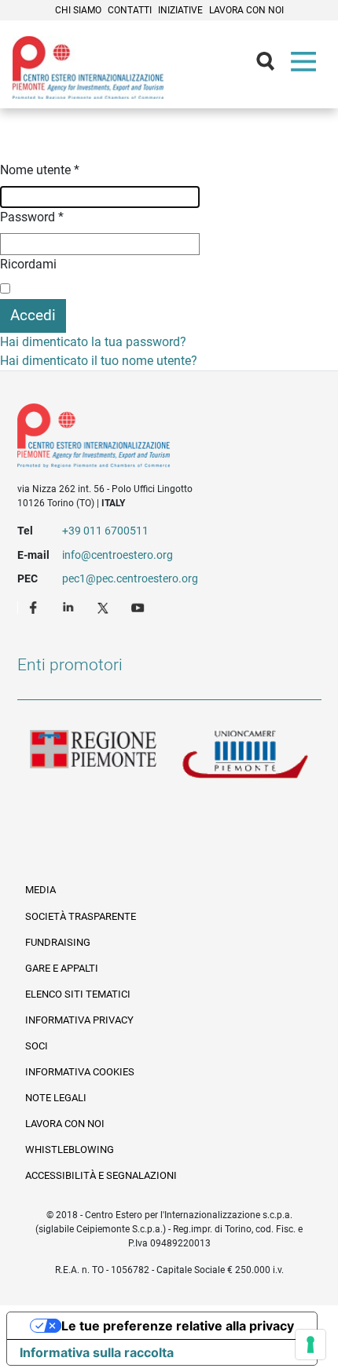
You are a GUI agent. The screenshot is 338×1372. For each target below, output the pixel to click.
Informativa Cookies (79, 1072)
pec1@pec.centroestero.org (130, 578)
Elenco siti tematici (77, 994)
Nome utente (39, 169)
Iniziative (180, 10)
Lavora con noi (246, 10)
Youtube (139, 606)
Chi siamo (78, 10)
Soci (36, 1046)
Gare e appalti (61, 968)
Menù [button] (306, 65)
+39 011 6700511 (105, 530)
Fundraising (57, 942)
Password (32, 217)
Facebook (35, 606)
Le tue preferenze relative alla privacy (177, 1326)
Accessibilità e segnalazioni (101, 1175)
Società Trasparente (80, 916)
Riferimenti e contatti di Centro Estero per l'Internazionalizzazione (154, 438)
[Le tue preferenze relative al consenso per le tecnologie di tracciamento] (310, 1344)
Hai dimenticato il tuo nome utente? (98, 360)
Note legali (55, 1098)
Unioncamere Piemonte (245, 755)
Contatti (130, 10)
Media (40, 890)
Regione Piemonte (93, 755)
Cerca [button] (272, 65)
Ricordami (28, 264)
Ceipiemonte (88, 67)
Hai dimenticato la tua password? (93, 341)
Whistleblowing (69, 1149)
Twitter (104, 606)
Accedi (33, 315)
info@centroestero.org (117, 555)
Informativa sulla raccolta (97, 1352)
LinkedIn (70, 606)
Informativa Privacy (79, 1020)
